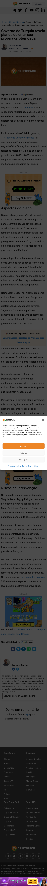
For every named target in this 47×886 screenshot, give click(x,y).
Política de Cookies (14, 466)
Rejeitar (23, 453)
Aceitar (23, 446)
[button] (43, 420)
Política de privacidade (30, 466)
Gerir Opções (23, 459)
